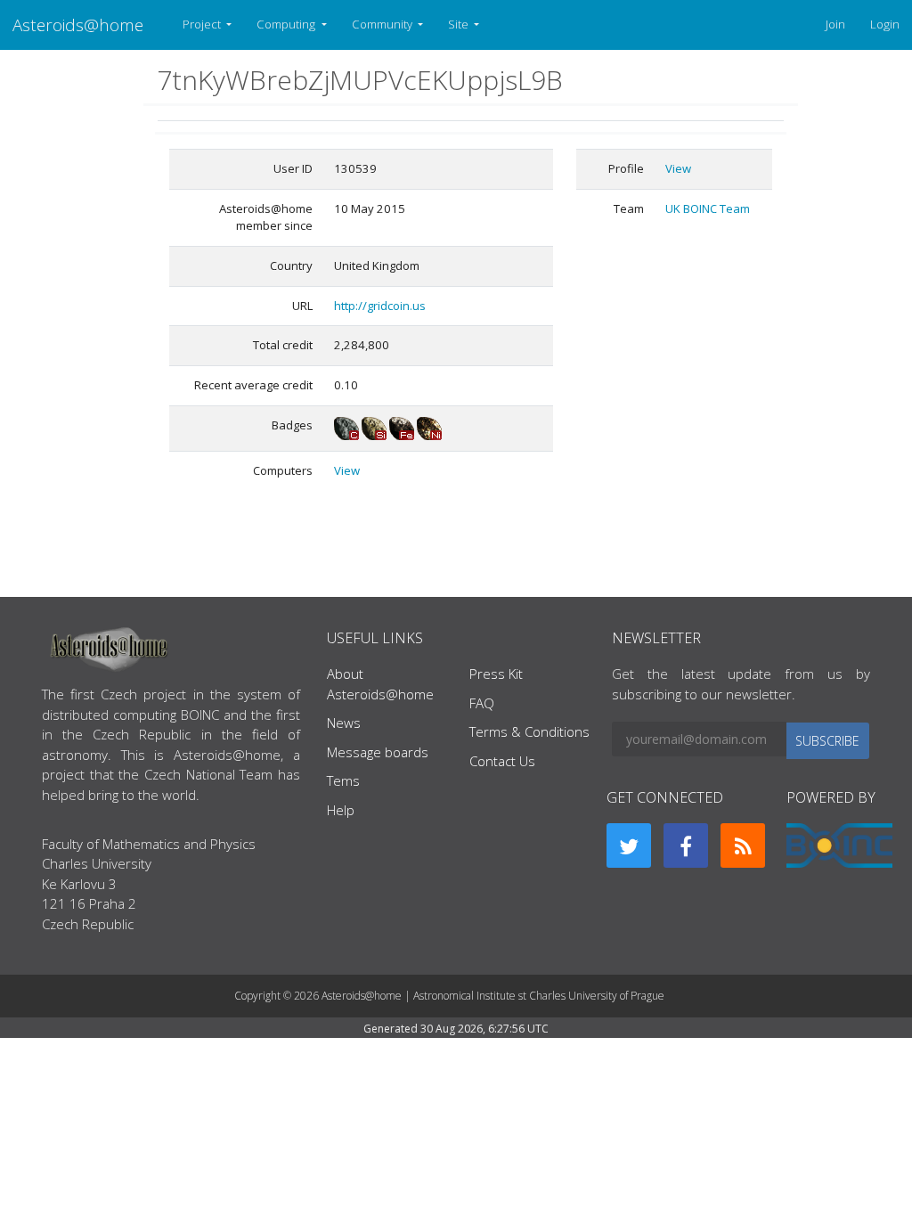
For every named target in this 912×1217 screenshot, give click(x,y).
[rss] (743, 845)
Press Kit (496, 673)
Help (340, 810)
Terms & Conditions (529, 731)
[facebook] (686, 845)
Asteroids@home (77, 24)
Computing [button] (287, 24)
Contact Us (502, 761)
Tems (343, 780)
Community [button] (383, 24)
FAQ (481, 703)
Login (885, 24)
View (347, 470)
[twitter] (629, 845)
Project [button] (203, 24)
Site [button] (459, 24)
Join (835, 24)
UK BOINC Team (707, 208)
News (344, 722)
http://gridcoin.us (380, 306)
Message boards (377, 752)
